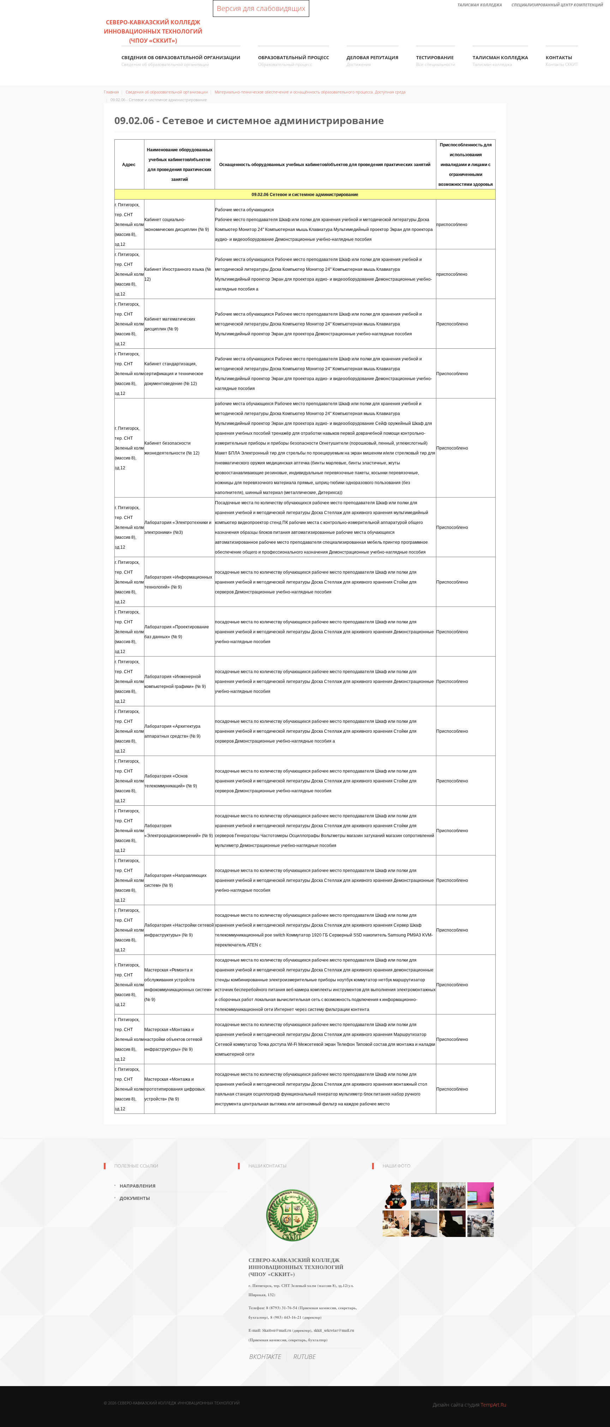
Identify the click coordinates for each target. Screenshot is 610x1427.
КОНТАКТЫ (562, 60)
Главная (111, 91)
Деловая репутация (373, 60)
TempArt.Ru (493, 1404)
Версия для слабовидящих (261, 8)
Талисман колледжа (500, 60)
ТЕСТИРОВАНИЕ (435, 60)
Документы (135, 1198)
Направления (138, 1186)
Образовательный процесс (293, 60)
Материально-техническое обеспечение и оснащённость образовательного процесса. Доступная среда (310, 91)
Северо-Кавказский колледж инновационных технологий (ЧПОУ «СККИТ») (153, 31)
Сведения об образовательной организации (180, 60)
